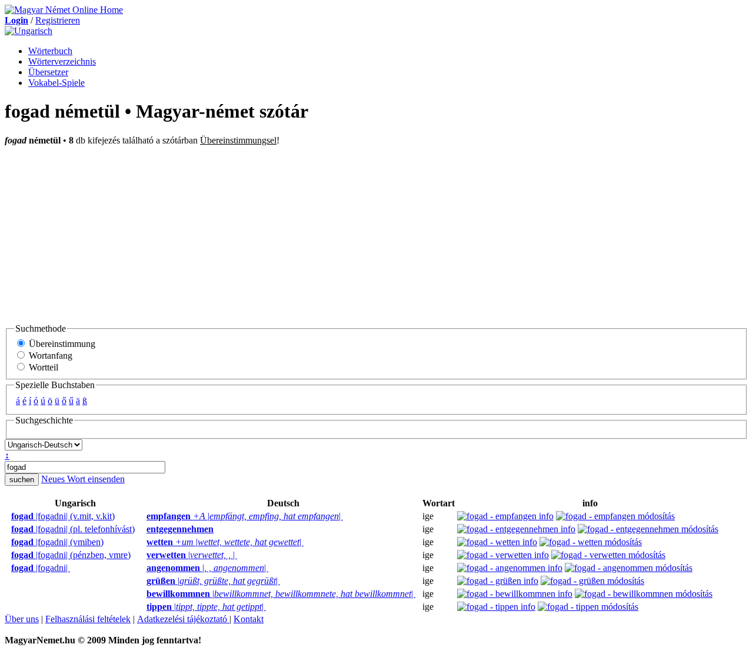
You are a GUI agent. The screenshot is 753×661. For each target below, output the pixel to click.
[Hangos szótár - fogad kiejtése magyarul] (7, 516)
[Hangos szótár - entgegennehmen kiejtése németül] (143, 529)
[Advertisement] (376, 234)
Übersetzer (48, 72)
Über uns (22, 619)
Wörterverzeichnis (62, 61)
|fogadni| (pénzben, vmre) (71, 555)
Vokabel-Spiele (56, 83)
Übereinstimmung (60, 344)
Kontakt (249, 619)
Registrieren (57, 20)
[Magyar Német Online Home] (64, 10)
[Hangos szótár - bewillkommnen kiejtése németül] (143, 594)
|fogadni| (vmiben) (57, 542)
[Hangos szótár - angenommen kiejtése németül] (143, 568)
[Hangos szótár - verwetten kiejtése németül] (143, 555)
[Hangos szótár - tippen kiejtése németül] (143, 607)
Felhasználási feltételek (88, 619)
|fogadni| (40, 568)
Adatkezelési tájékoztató (183, 619)
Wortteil (42, 367)
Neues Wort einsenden (83, 479)
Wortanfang (49, 355)
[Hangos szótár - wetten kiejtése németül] (143, 542)
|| (244, 516)
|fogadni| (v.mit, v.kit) (63, 516)
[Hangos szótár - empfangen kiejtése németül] (143, 516)
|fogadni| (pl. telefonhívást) (73, 529)
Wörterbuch (50, 51)
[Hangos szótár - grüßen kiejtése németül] (143, 581)
